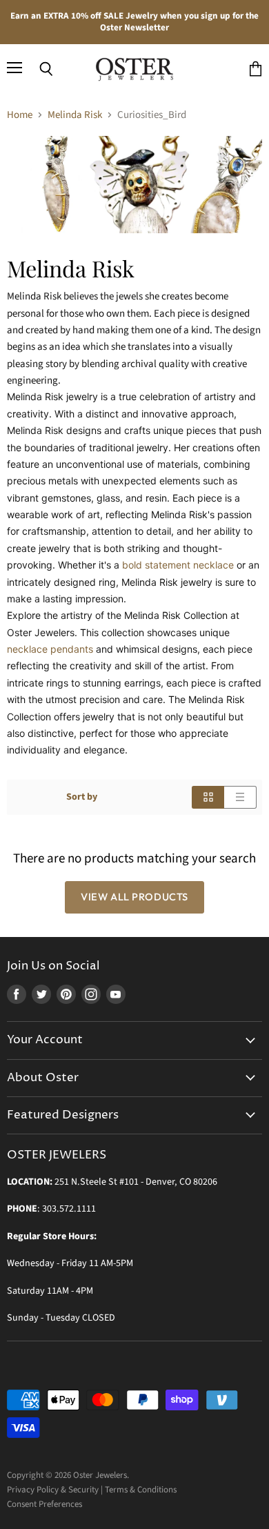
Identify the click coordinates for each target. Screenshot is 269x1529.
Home (19, 115)
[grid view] (208, 797)
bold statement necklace (178, 565)
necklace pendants (50, 649)
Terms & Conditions (141, 1489)
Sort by (81, 796)
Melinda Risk (75, 115)
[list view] (240, 797)
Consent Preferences (44, 1504)
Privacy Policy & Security (53, 1489)
